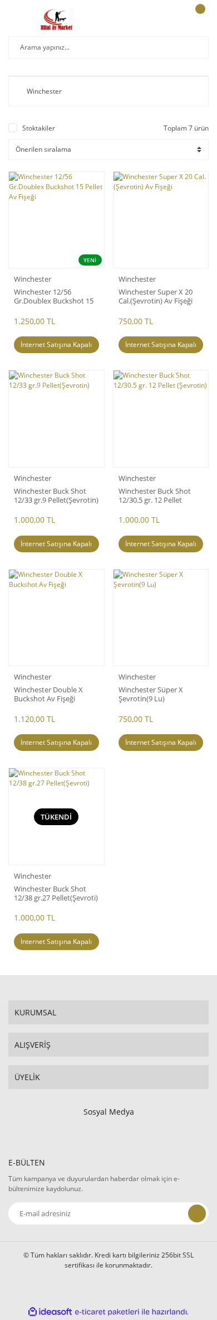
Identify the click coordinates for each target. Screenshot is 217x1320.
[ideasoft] (50, 1312)
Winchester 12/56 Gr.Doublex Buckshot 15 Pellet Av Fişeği (53, 296)
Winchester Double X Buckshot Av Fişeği (48, 694)
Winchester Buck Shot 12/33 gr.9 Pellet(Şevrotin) (56, 495)
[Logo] (56, 19)
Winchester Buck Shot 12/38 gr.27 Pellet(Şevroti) (56, 893)
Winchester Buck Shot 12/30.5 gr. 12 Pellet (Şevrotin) (155, 495)
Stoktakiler (38, 128)
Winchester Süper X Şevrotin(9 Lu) (151, 694)
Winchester (32, 279)
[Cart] (199, 19)
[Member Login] (170, 19)
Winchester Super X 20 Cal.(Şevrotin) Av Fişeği (156, 296)
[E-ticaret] (107, 1312)
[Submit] (197, 1213)
